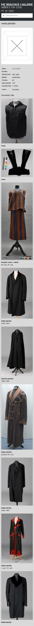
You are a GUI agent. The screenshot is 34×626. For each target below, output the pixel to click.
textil (13, 74)
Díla (2, 10)
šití (13, 80)
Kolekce (11, 10)
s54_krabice (15, 89)
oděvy (17, 74)
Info (6, 10)
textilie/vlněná (16, 77)
